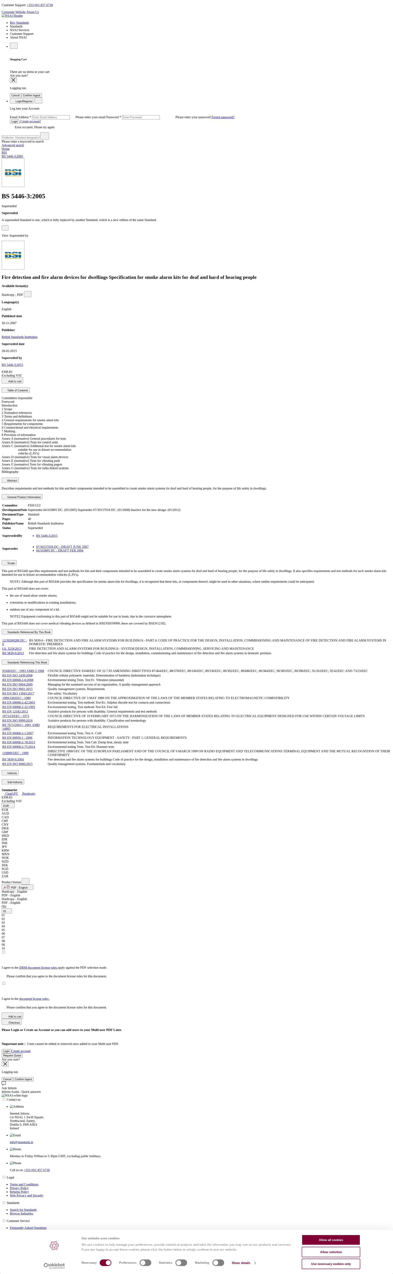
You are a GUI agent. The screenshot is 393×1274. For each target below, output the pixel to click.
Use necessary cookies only (331, 1264)
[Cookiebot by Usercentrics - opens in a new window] (54, 1266)
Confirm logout (31, 95)
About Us (32, 12)
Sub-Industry (15, 782)
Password (158, 117)
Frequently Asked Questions (28, 1228)
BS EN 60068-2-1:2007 (17, 733)
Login (14, 121)
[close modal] (13, 80)
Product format (12, 882)
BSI (4, 152)
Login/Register (24, 101)
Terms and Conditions (24, 1184)
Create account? (30, 121)
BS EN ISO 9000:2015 (17, 764)
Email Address (58, 117)
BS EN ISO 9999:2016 (17, 720)
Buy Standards (19, 22)
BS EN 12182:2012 (15, 711)
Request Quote (12, 1055)
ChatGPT (12, 793)
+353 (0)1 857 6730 (40, 5)
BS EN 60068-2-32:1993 (18, 707)
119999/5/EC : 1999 (15, 753)
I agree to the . (26, 998)
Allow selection (331, 1252)
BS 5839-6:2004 (13, 759)
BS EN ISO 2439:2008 (17, 675)
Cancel (15, 95)
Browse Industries (21, 1213)
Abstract (12, 480)
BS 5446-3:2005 (12, 156)
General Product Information (24, 497)
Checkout (14, 1022)
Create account (20, 1051)
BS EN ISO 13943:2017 (18, 693)
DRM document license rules (38, 967)
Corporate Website (14, 12)
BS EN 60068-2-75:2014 (18, 746)
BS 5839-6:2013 (13, 653)
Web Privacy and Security (26, 1195)
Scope (11, 563)
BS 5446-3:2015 (12, 365)
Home (6, 149)
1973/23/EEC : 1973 (15, 716)
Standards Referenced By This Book (29, 632)
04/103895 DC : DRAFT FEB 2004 (59, 550)
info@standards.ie (21, 1142)
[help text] (5, 228)
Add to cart (14, 381)
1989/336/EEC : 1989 (16, 698)
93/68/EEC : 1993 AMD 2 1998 (23, 671)
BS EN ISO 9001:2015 (17, 689)
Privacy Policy (19, 1188)
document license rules (34, 998)
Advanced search (13, 145)
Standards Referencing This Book (27, 662)
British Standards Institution (19, 337)
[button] (8, 805)
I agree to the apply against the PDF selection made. (54, 967)
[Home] (12, 15)
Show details (241, 1263)
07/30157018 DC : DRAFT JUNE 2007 (62, 546)
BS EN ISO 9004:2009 (17, 684)
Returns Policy (19, 1191)
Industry (12, 773)
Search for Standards (23, 1210)
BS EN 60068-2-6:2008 (17, 680)
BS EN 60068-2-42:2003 (18, 702)
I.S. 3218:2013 (11, 648)
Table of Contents (17, 390)
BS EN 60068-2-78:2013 (18, 742)
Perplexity (28, 793)
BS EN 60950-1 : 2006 (17, 737)
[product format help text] (25, 881)
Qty (4, 906)
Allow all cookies (331, 1240)
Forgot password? (223, 117)
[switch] (145, 1262)
